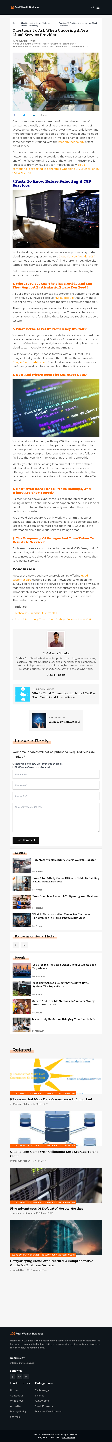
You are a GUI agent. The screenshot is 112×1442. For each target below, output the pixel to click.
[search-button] (92, 7)
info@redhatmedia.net (22, 1363)
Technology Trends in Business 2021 (36, 613)
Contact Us (16, 1395)
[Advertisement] (56, 1301)
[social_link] (16, 945)
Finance (39, 1395)
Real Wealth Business (50, 1435)
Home (15, 23)
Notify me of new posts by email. (33, 767)
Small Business (44, 1406)
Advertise (15, 1406)
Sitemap (15, 1416)
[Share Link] (14, 115)
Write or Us (16, 1401)
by (37, 871)
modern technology (71, 142)
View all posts (56, 675)
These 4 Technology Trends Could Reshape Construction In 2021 (53, 619)
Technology (42, 1390)
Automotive (42, 1401)
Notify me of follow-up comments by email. (39, 763)
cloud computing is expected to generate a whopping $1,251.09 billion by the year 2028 (56, 169)
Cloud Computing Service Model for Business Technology (35, 24)
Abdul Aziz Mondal (26, 41)
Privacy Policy (18, 1411)
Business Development (49, 1411)
